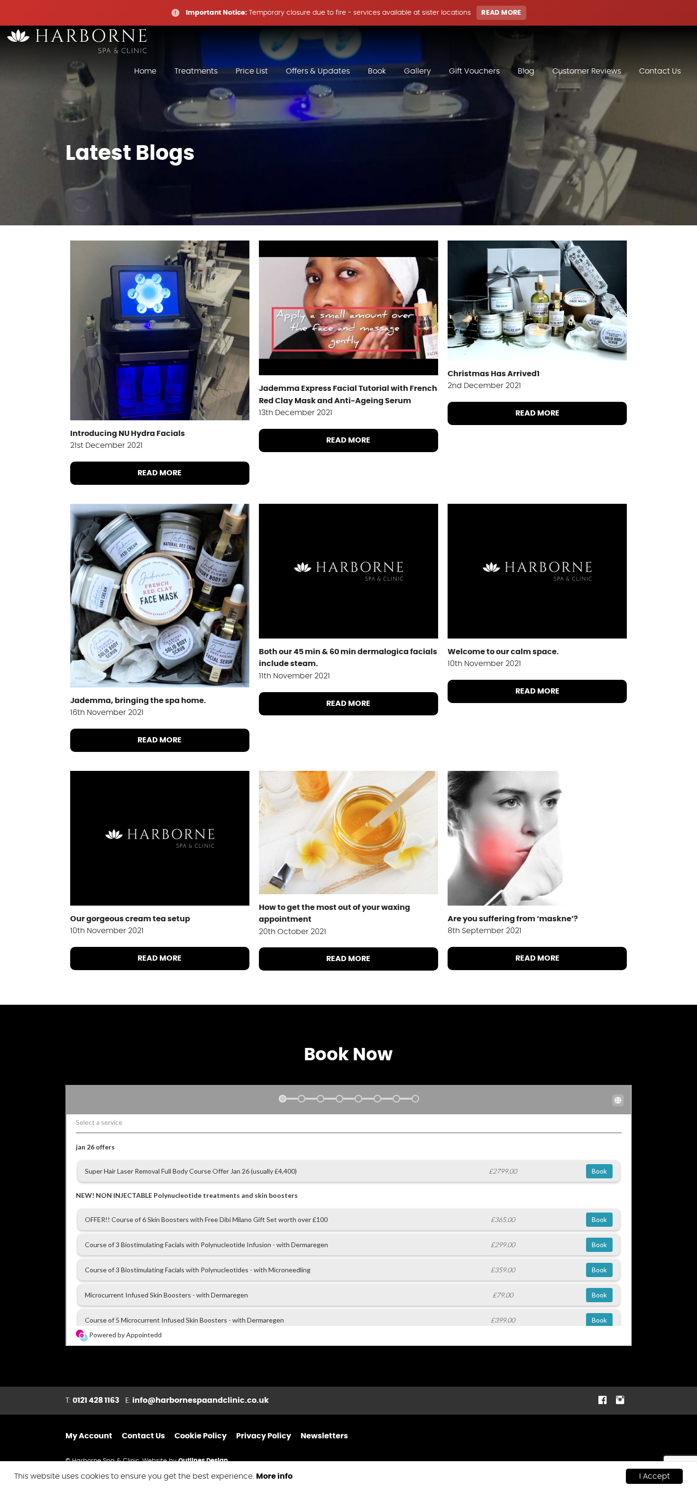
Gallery (417, 71)
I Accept (654, 1476)
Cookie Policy (200, 1436)
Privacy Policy (263, 1436)
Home (145, 71)
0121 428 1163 (96, 1400)
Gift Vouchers (474, 71)
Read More (160, 473)
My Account (88, 1436)
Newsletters (324, 1436)
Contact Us (660, 71)
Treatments (196, 71)
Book (377, 71)
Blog (526, 71)
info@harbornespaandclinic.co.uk (200, 1400)
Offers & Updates (318, 71)
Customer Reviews (586, 71)
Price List (252, 71)
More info (274, 1476)
